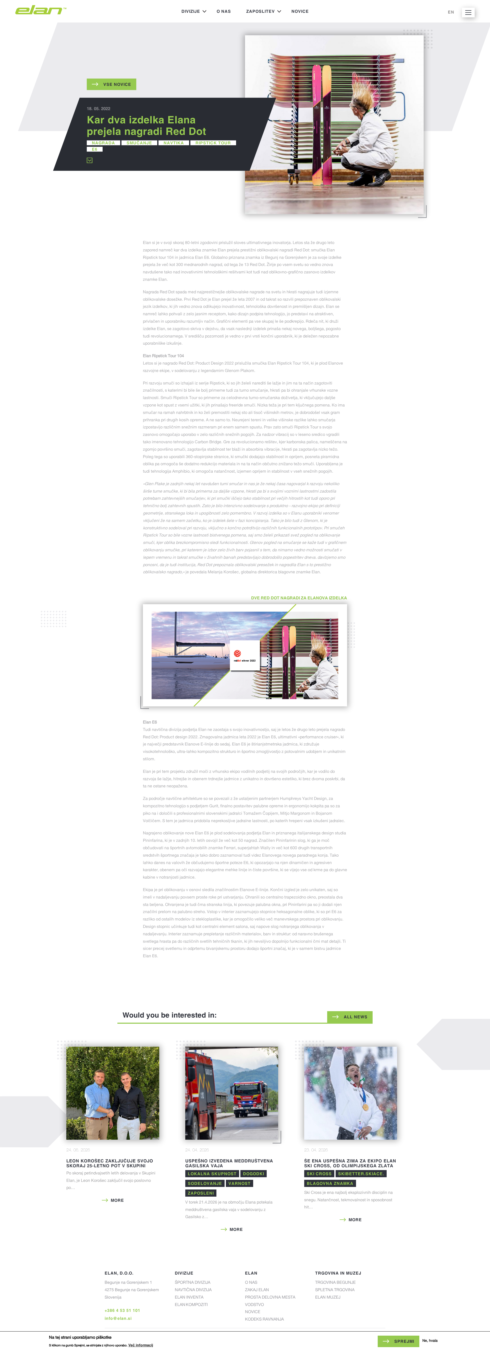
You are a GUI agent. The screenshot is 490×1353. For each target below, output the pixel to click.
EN (451, 12)
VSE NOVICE (117, 84)
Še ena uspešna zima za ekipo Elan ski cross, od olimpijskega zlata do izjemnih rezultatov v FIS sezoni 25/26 (350, 1168)
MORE (117, 1200)
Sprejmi (404, 1341)
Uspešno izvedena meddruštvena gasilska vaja (229, 1163)
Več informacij (140, 1345)
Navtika (174, 142)
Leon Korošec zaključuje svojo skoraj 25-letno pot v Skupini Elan (109, 1165)
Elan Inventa (189, 1298)
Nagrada (103, 142)
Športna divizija (192, 1283)
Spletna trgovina (334, 1290)
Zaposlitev (257, 12)
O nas (224, 11)
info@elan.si (118, 1318)
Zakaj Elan (257, 1290)
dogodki (253, 1173)
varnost (239, 1183)
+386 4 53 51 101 (122, 1310)
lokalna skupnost (212, 1173)
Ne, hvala (430, 1341)
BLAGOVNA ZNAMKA (330, 1183)
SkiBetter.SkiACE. (361, 1173)
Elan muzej (327, 1298)
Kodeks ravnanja (264, 1320)
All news (356, 1016)
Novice (300, 11)
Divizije (187, 12)
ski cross (319, 1173)
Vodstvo (254, 1305)
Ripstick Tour (213, 142)
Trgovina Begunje (335, 1283)
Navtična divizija (193, 1290)
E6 (94, 149)
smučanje (139, 142)
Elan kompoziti (191, 1305)
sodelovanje (205, 1183)
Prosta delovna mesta (270, 1298)
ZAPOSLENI (201, 1193)
